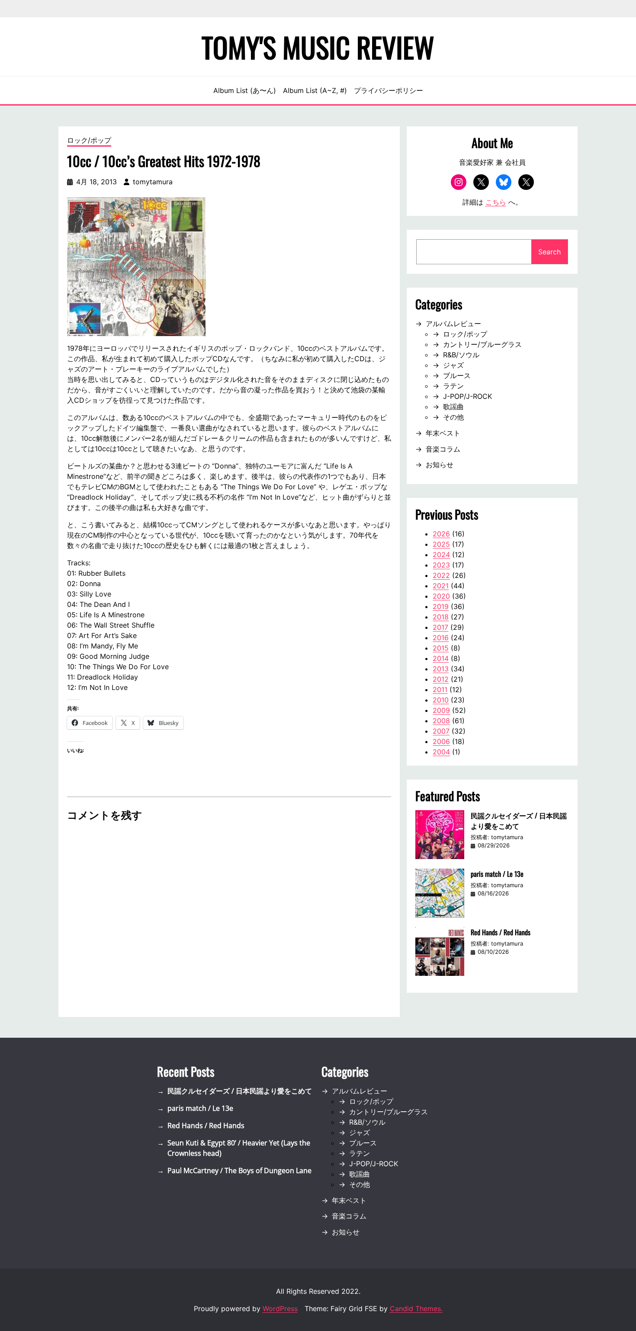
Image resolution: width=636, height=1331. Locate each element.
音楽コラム (443, 449)
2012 (441, 679)
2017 (440, 627)
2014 (441, 658)
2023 (441, 565)
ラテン (453, 386)
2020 (441, 596)
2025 (441, 544)
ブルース (457, 375)
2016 (441, 637)
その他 (453, 417)
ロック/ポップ (89, 140)
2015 (441, 648)
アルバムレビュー (453, 323)
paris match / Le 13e (497, 874)
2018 (441, 617)
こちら (495, 202)
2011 (440, 689)
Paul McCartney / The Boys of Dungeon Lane (239, 1170)
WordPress (280, 1308)
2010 (441, 700)
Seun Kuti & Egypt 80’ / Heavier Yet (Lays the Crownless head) (238, 1148)
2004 (441, 751)
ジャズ (453, 365)
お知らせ (439, 464)
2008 (441, 720)
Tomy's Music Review (318, 46)
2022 (441, 575)
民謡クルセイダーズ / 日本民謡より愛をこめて (519, 820)
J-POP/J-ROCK (467, 396)
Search (549, 251)
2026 (441, 533)
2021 (441, 585)
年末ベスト (443, 433)
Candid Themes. (416, 1308)
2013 (441, 668)
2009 (441, 710)
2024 (441, 554)
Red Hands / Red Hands (500, 932)
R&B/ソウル (461, 354)
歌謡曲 (453, 406)
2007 (441, 731)
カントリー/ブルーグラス (482, 344)
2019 (441, 606)
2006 (441, 741)
